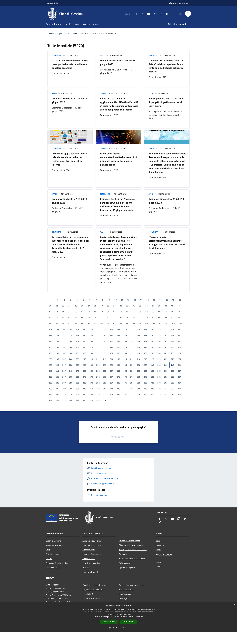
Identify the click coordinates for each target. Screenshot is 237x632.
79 (153, 317)
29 (101, 305)
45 (69, 311)
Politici (49, 558)
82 (172, 317)
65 (63, 317)
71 (101, 317)
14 (141, 299)
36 (146, 305)
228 (70, 365)
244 (179, 365)
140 (152, 335)
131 (91, 335)
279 (145, 376)
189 (77, 353)
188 (70, 353)
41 (179, 305)
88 (76, 323)
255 (118, 370)
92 (101, 323)
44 (63, 311)
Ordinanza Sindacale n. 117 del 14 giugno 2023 (69, 100)
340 (152, 394)
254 (111, 370)
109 (77, 329)
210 (84, 359)
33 (127, 305)
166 (57, 347)
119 (145, 329)
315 (118, 388)
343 (172, 394)
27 (89, 305)
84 (50, 323)
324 (179, 388)
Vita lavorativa (88, 549)
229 (77, 365)
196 (125, 353)
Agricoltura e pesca (127, 567)
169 (77, 347)
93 (108, 323)
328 (70, 394)
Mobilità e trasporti (90, 571)
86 (63, 323)
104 (180, 323)
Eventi (158, 566)
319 (145, 388)
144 (179, 335)
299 (145, 382)
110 (84, 329)
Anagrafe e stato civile (91, 540)
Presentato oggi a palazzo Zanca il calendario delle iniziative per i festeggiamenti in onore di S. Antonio (69, 159)
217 (132, 359)
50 (101, 311)
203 (172, 353)
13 (135, 299)
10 (115, 299)
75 (127, 317)
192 (98, 353)
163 (172, 341)
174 (111, 347)
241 (159, 365)
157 (132, 341)
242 (166, 365)
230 (84, 365)
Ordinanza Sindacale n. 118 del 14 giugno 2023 (117, 62)
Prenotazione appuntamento (94, 584)
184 (179, 347)
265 (50, 376)
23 (63, 305)
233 (104, 365)
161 (159, 341)
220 (152, 359)
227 (64, 365)
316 (125, 388)
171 (91, 347)
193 (104, 353)
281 (159, 376)
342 (166, 394)
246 (57, 370)
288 (70, 382)
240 (152, 365)
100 (153, 323)
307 (64, 388)
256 (125, 370)
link (142, 617)
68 (82, 317)
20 (180, 299)
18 (167, 299)
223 (172, 359)
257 (132, 370)
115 (118, 329)
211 (91, 359)
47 (82, 311)
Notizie (158, 540)
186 (57, 353)
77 (140, 317)
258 (138, 370)
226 (57, 365)
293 (104, 382)
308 (70, 388)
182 (166, 347)
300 (152, 382)
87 (69, 323)
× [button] (234, 605)
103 (173, 323)
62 (179, 311)
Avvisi (102, 55)
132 (98, 335)
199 (145, 353)
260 (152, 370)
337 (132, 394)
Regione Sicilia (52, 3)
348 (70, 400)
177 (132, 347)
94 (114, 323)
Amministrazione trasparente (131, 584)
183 (172, 347)
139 (145, 335)
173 (104, 347)
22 (57, 305)
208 (70, 359)
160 (152, 341)
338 (138, 394)
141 (159, 335)
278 (138, 376)
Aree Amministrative (54, 545)
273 (104, 376)
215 (118, 359)
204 (179, 353)
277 (132, 376)
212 (98, 359)
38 (159, 305)
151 (91, 341)
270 (84, 376)
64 (57, 317)
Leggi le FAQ (87, 593)
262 (166, 370)
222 (166, 359)
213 (104, 359)
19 (173, 299)
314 (111, 388)
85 (57, 323)
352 (98, 400)
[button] (118, 627)
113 (104, 329)
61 (172, 311)
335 (118, 394)
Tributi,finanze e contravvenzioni (133, 549)
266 (57, 376)
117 (132, 329)
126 (57, 335)
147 (64, 341)
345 (50, 400)
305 (50, 388)
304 (179, 382)
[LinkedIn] (160, 13)
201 (159, 353)
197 (132, 353)
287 (64, 382)
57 (146, 311)
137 (132, 335)
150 (84, 341)
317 (132, 388)
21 (50, 305)
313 (104, 388)
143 (172, 335)
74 (121, 317)
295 (118, 382)
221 (159, 359)
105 (50, 329)
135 (118, 335)
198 (138, 353)
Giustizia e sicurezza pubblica (131, 545)
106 (57, 329)
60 (166, 311)
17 (160, 299)
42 (50, 311)
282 (166, 376)
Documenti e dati (53, 567)
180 (152, 347)
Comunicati (56, 55)
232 (98, 365)
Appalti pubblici (88, 558)
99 (146, 323)
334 (111, 394)
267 (64, 376)
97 (134, 323)
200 (152, 353)
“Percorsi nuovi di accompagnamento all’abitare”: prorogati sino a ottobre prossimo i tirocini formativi (166, 242)
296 (125, 382)
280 (152, 376)
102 (166, 323)
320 (152, 388)
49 (95, 311)
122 (166, 329)
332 (98, 394)
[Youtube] (147, 13)
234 (111, 365)
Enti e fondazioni (53, 554)
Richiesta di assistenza (91, 598)
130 (84, 335)
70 (95, 317)
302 (166, 382)
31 (114, 305)
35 (140, 305)
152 (98, 341)
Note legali (123, 598)
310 (84, 388)
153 (104, 341)
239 (145, 365)
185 (50, 353)
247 (64, 370)
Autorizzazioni (125, 562)
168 (70, 347)
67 (76, 317)
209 (77, 359)
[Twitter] (141, 13)
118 (138, 329)
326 (57, 394)
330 (84, 394)
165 (50, 347)
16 (154, 299)
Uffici (48, 549)
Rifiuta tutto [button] (128, 622)
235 (118, 365)
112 (98, 329)
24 (69, 305)
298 (138, 382)
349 (77, 400)
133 (104, 335)
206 (57, 359)
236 (125, 365)
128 (70, 335)
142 (166, 335)
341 (159, 394)
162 (166, 341)
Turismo (85, 567)
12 (128, 299)
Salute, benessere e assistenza (132, 558)
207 (64, 359)
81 (166, 317)
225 (50, 365)
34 (134, 305)
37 (153, 305)
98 (140, 323)
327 (64, 394)
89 (82, 323)
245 (50, 370)
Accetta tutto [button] (109, 622)
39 (166, 305)
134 (111, 335)
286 (57, 382)
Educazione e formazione (129, 540)
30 (108, 305)
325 (50, 394)
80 (159, 317)
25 (76, 305)
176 (125, 347)
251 (91, 370)
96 (127, 323)
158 (138, 341)
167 (64, 347)
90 (89, 323)
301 (159, 382)
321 (159, 388)
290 (84, 382)
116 (125, 329)
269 (77, 376)
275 (118, 376)
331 (91, 394)
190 (84, 353)
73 (114, 317)
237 (132, 365)
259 (145, 370)
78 (146, 317)
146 (57, 341)
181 (159, 347)
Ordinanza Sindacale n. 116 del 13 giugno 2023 (69, 201)
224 (179, 359)
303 (172, 382)
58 (153, 311)
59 (159, 311)
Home (51, 33)
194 (111, 353)
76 (134, 317)
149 (77, 341)
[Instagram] (153, 13)
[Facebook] (135, 13)
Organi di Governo (53, 540)
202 (166, 353)
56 (140, 311)
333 (104, 394)
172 (98, 347)
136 (125, 335)
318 (138, 388)
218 (138, 359)
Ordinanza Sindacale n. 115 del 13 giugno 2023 (166, 201)
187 (64, 353)
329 (77, 394)
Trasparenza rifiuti (126, 589)
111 (91, 329)
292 (98, 382)
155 (118, 341)
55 (134, 311)
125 (50, 335)
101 (160, 323)
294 (111, 382)
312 (98, 388)
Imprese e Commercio (91, 554)
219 (145, 359)
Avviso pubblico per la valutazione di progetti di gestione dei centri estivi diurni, (166, 102)
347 (64, 400)
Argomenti (61, 33)
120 (152, 329)
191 (91, 353)
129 (77, 335)
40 (172, 305)
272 (98, 376)
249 (77, 370)
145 (50, 341)
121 (159, 329)
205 (50, 359)
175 (118, 347)
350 (84, 400)
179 (145, 347)
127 (64, 335)
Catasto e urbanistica (91, 563)
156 (125, 341)
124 (179, 329)
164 (179, 341)
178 (138, 347)
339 (145, 394)
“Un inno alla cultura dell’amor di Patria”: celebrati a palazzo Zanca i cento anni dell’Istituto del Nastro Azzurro (166, 66)
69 (89, 317)
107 (64, 329)
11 (122, 299)
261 (159, 370)
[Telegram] (166, 13)
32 (121, 305)
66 (69, 317)
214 (111, 359)
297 (132, 382)
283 (172, 376)
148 (70, 341)
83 (179, 317)
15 (148, 299)
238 (138, 365)
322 (166, 388)
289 (77, 382)
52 (114, 311)
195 (118, 353)
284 (179, 376)
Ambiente (123, 554)
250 (84, 370)
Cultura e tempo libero (91, 545)
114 (111, 329)
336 (125, 394)
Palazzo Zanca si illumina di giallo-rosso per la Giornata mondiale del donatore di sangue (70, 64)
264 (179, 370)
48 (89, 311)
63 (50, 317)
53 (121, 311)
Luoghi (158, 561)
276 (125, 376)
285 (50, 382)
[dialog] (118, 617)
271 (91, 376)
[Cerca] (188, 14)
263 (172, 370)
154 (111, 341)
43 (57, 311)
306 (57, 388)
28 (95, 305)
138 (138, 335)
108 (70, 329)
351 (91, 400)
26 (82, 305)
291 (91, 382)
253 (104, 370)
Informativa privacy (127, 593)
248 (70, 370)
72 (108, 317)
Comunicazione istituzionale (82, 33)
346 (57, 400)
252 (98, 370)
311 (91, 388)
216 (125, 359)
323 (172, 388)
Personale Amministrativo (57, 563)
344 (179, 394)
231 (91, 365)
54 (127, 311)
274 (111, 376)
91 (95, 323)
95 (121, 323)
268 (70, 376)
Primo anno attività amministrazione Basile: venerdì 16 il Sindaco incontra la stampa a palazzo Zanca (118, 159)
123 (172, 329)
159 (145, 341)
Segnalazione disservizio (92, 589)
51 (108, 311)
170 (84, 347)
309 (77, 388)
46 (76, 311)
